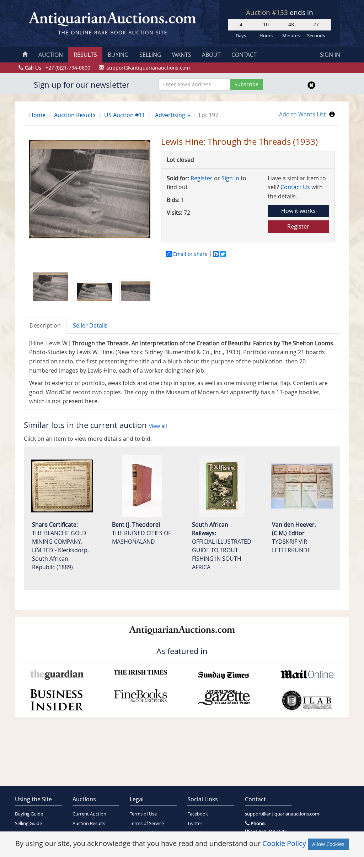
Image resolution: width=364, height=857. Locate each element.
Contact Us (295, 187)
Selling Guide (28, 823)
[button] (188, 115)
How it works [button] (298, 211)
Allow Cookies (328, 844)
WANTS (181, 55)
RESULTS (85, 55)
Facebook (197, 814)
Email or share (190, 254)
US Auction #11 (124, 115)
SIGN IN (330, 55)
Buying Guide (29, 814)
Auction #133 (268, 12)
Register (202, 178)
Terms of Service (147, 823)
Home (37, 115)
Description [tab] (45, 325)
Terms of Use (143, 814)
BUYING (118, 55)
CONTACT (244, 55)
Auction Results (75, 115)
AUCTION (50, 55)
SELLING (150, 55)
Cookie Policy (284, 843)
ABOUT (211, 55)
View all (158, 426)
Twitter (194, 823)
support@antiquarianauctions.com (268, 814)
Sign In (230, 178)
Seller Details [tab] (90, 325)
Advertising (170, 115)
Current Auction (89, 814)
